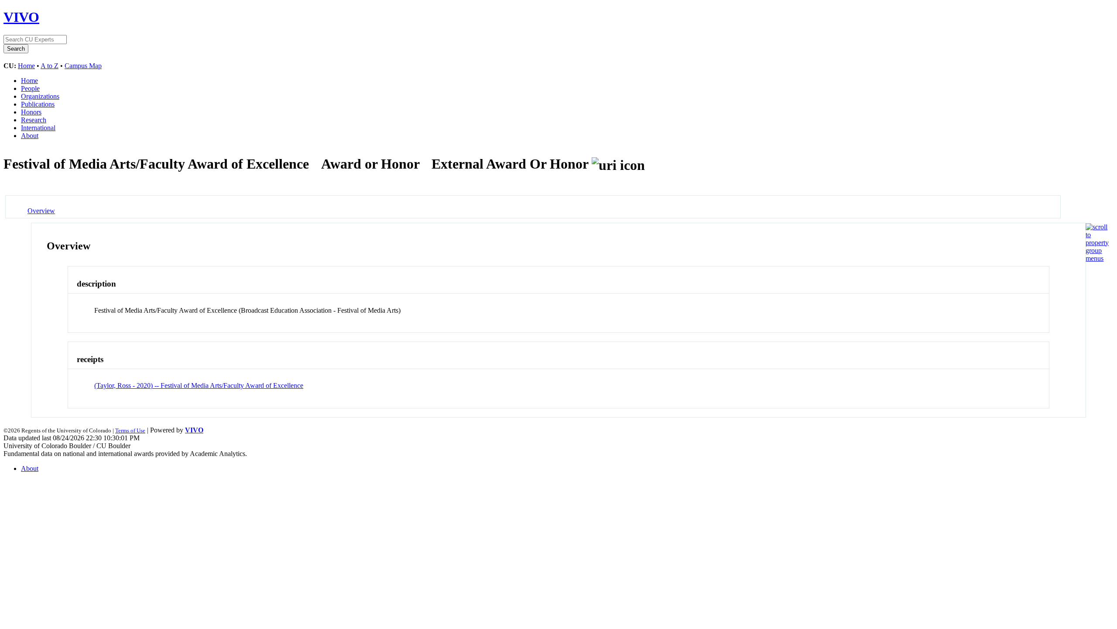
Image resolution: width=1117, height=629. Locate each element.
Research (33, 120)
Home (26, 65)
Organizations (40, 96)
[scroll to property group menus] (1097, 258)
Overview (41, 210)
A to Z (49, 65)
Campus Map (83, 65)
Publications (38, 104)
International (38, 127)
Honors (31, 112)
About (29, 135)
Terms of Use (130, 430)
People (30, 88)
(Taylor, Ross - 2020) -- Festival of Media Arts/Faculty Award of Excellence (198, 385)
